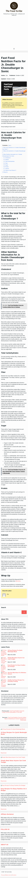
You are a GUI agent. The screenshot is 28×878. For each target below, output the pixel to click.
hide (9, 145)
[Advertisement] (14, 32)
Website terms (8, 875)
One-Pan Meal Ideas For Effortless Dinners (17, 673)
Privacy (2, 875)
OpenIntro (18, 581)
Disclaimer (14, 875)
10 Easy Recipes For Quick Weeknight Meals (15, 651)
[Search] (24, 612)
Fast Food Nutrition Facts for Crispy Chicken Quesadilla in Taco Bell (13, 711)
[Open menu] (14, 49)
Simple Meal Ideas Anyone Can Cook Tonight (16, 658)
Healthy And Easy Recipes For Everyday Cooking (16, 680)
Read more (3, 752)
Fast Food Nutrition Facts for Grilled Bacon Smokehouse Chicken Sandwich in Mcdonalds (15, 719)
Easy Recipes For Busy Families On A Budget (16, 666)
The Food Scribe (8, 871)
